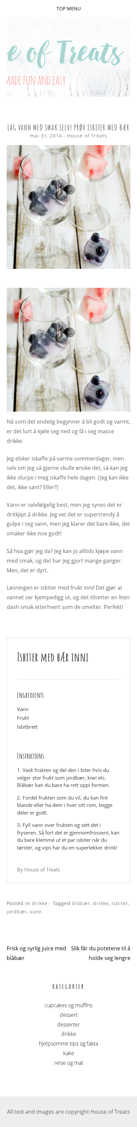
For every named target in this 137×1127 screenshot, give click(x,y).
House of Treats (87, 135)
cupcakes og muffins (68, 1005)
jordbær (17, 911)
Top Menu (69, 8)
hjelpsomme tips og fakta (68, 1043)
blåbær (81, 903)
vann (36, 911)
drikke (40, 903)
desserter (68, 1024)
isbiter (120, 903)
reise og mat (68, 1062)
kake (68, 1053)
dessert (68, 1015)
